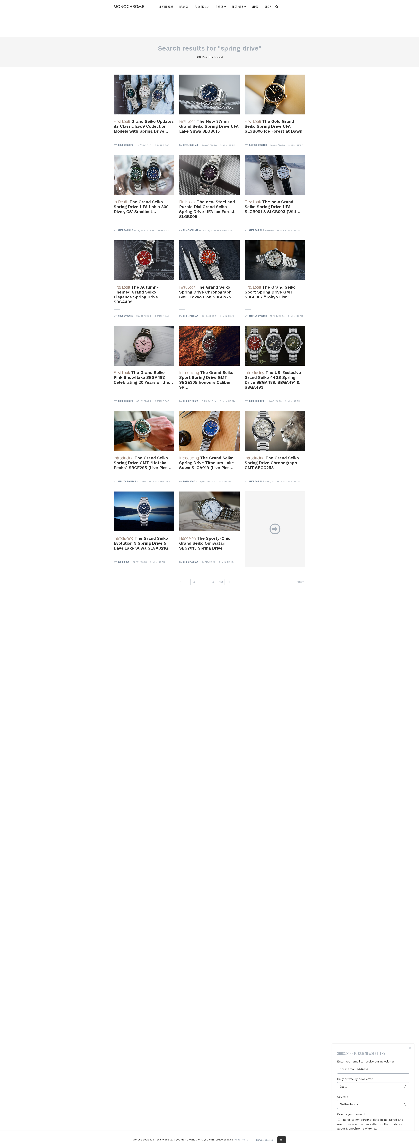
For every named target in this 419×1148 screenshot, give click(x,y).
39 (214, 582)
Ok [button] (281, 1140)
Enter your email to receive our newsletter (365, 1061)
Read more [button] (241, 1139)
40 (221, 582)
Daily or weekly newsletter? (355, 1079)
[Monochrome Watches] (129, 6)
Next (300, 582)
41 (228, 582)
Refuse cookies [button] (264, 1140)
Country (342, 1096)
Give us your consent (351, 1114)
